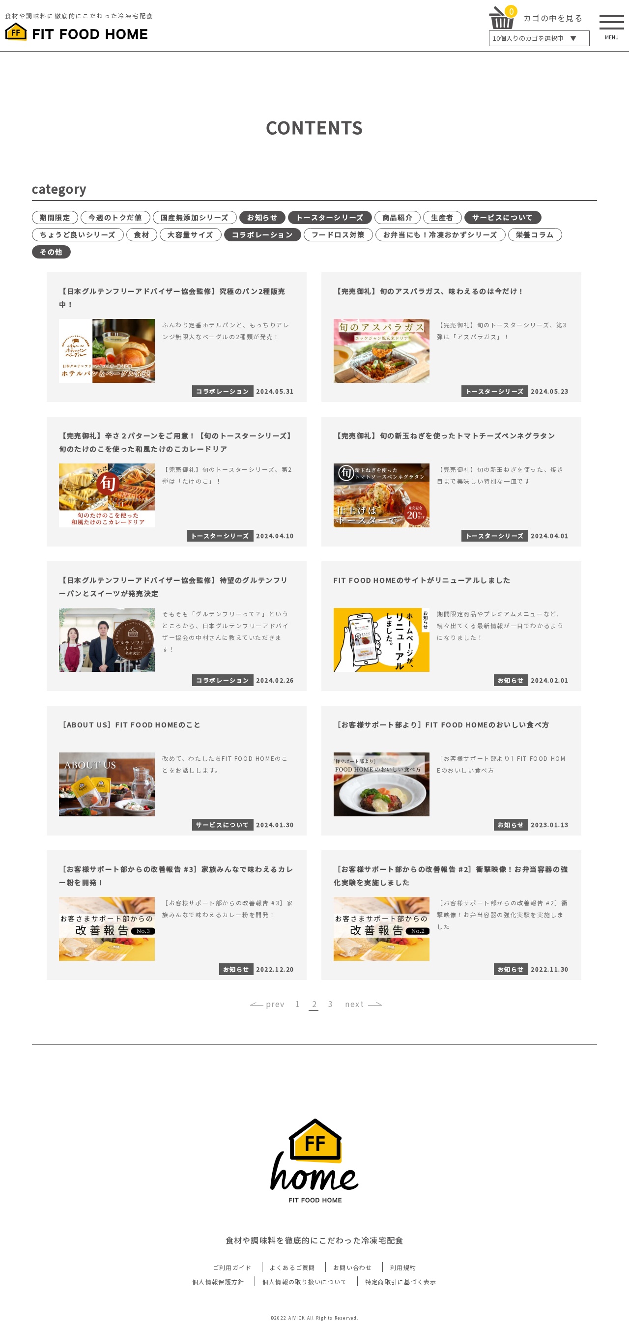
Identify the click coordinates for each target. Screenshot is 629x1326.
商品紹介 (397, 217)
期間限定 (55, 217)
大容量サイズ (191, 234)
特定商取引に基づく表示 (401, 1281)
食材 (141, 234)
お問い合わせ (352, 1267)
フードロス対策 (338, 234)
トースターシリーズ (330, 217)
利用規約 (403, 1267)
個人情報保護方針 (218, 1281)
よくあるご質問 (292, 1267)
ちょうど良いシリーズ (78, 234)
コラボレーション (262, 234)
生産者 (442, 217)
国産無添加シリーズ (195, 217)
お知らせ (262, 217)
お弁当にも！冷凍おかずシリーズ (440, 234)
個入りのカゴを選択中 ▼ (534, 38)
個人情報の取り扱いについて (304, 1281)
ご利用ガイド (232, 1267)
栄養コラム (535, 234)
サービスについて (503, 217)
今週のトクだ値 (115, 217)
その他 (51, 252)
